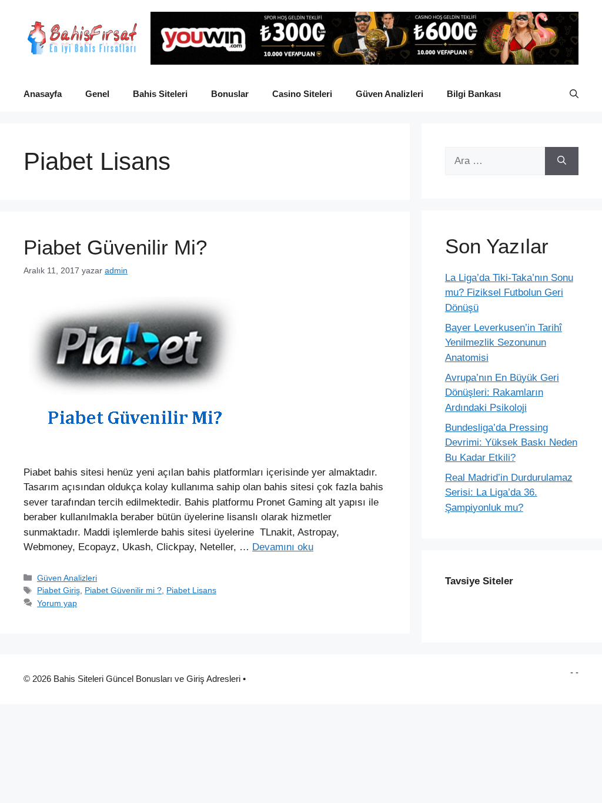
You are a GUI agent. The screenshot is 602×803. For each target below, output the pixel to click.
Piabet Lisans (191, 590)
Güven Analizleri (389, 94)
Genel (97, 94)
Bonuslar (230, 94)
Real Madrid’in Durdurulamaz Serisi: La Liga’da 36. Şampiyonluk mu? (509, 492)
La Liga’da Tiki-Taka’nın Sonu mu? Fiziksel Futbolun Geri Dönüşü (509, 292)
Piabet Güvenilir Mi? (115, 247)
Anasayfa (43, 94)
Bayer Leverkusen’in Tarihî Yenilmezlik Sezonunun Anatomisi (503, 342)
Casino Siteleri (302, 94)
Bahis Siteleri (160, 94)
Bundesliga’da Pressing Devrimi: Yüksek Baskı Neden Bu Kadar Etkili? (511, 442)
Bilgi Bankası (474, 94)
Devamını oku (282, 547)
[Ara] (561, 161)
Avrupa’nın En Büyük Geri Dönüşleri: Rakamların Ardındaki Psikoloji (502, 392)
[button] (574, 94)
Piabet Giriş (58, 590)
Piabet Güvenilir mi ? (123, 590)
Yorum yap (57, 603)
